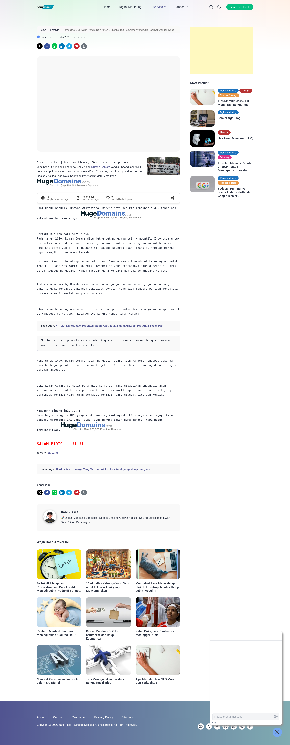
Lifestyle (246, 90)
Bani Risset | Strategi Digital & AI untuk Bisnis (85, 724)
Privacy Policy (103, 717)
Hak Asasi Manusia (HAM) (235, 138)
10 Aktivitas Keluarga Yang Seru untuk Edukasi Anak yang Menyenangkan (103, 469)
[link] (40, 46)
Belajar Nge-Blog (229, 118)
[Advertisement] (221, 50)
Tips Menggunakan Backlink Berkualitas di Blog (105, 681)
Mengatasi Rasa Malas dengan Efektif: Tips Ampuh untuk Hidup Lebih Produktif (157, 587)
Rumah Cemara (100, 167)
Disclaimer (79, 717)
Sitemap (127, 717)
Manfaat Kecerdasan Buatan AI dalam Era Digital (58, 681)
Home (107, 7)
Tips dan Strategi (228, 95)
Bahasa (179, 7)
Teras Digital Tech (239, 7)
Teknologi (224, 157)
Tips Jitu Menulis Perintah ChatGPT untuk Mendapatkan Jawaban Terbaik (235, 166)
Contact (58, 717)
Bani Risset (69, 512)
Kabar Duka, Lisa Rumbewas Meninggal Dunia (155, 633)
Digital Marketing (130, 7)
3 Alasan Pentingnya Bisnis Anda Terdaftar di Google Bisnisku (234, 192)
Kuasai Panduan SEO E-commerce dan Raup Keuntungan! (102, 634)
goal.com (52, 452)
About (41, 717)
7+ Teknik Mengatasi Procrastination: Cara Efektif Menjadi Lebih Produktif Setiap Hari (109, 325)
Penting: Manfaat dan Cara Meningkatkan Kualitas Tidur (56, 633)
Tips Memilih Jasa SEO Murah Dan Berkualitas (156, 681)
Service (158, 7)
